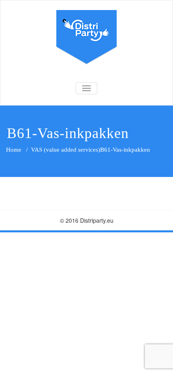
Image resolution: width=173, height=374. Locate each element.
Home (13, 149)
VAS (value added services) (65, 149)
